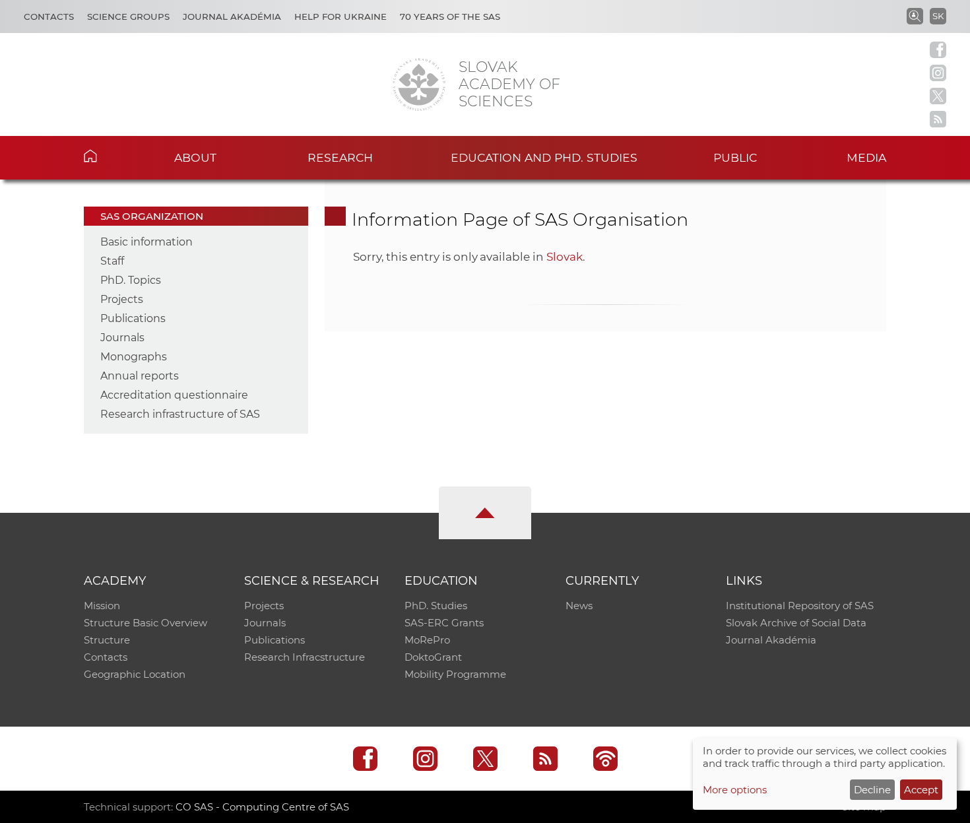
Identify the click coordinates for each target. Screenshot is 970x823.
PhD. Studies (435, 605)
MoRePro (427, 640)
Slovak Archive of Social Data (796, 622)
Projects (121, 299)
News (579, 605)
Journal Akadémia (232, 16)
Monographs (133, 356)
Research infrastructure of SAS (180, 414)
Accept (921, 789)
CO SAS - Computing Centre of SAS (262, 807)
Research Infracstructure (304, 657)
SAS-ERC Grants (444, 622)
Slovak (564, 256)
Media (866, 157)
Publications (133, 318)
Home (110, 156)
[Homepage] (419, 84)
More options (735, 789)
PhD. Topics (130, 280)
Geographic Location (134, 674)
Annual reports (139, 376)
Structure (107, 640)
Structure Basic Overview (145, 622)
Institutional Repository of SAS (800, 605)
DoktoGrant (433, 657)
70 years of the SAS (450, 16)
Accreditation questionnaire (174, 395)
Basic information (146, 242)
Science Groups (128, 16)
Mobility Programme (455, 674)
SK (938, 16)
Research (340, 157)
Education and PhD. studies (544, 157)
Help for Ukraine (340, 16)
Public (735, 157)
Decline (872, 789)
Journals (122, 337)
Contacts (49, 16)
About (195, 157)
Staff (112, 261)
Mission (102, 605)
